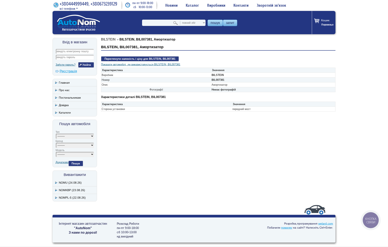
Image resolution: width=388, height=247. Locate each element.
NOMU (70, 182)
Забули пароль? (65, 64)
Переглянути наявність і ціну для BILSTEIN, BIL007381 (139, 58)
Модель (60, 150)
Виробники (216, 5)
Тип (58, 132)
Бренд (59, 141)
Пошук (76, 163)
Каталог (192, 5)
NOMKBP (72, 190)
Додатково (62, 162)
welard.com (325, 223)
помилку (286, 227)
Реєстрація (68, 71)
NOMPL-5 (72, 197)
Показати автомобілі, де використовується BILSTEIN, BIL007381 (140, 64)
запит (230, 22)
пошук (215, 22)
